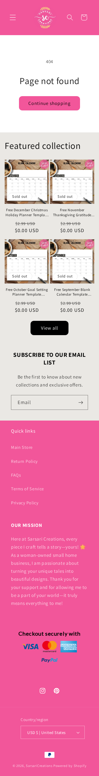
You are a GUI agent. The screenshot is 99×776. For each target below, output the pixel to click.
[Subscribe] (81, 402)
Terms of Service (27, 489)
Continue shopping (49, 103)
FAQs (16, 475)
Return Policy (24, 461)
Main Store (22, 447)
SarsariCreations (39, 765)
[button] (13, 17)
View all (49, 328)
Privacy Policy (24, 503)
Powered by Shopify (70, 765)
